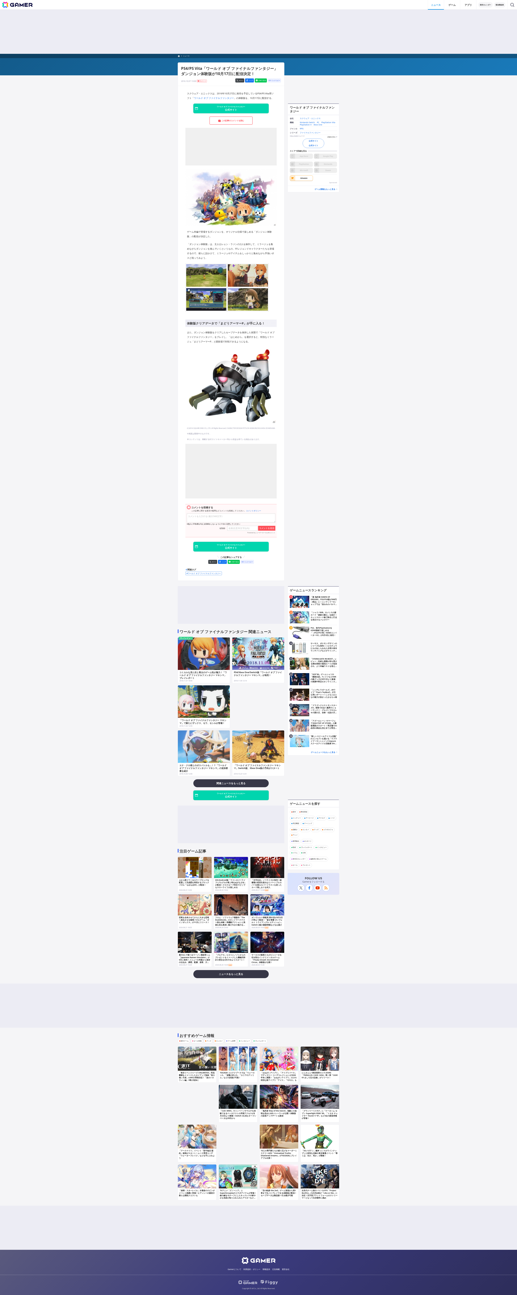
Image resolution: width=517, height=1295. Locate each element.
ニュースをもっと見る (231, 974)
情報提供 (266, 1269)
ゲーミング (308, 823)
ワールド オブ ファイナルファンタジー (214, 98)
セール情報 (197, 1041)
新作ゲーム (185, 1041)
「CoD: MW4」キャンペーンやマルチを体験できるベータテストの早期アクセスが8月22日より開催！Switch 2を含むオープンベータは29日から (238, 1114)
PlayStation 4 (305, 125)
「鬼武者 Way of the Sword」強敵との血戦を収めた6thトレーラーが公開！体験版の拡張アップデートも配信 (279, 1113)
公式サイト (313, 141)
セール (295, 865)
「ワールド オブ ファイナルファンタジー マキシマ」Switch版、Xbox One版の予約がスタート (257, 767)
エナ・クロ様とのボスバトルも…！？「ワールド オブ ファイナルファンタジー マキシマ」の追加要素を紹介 (203, 768)
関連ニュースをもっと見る (231, 783)
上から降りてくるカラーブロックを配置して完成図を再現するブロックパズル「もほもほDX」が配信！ (194, 882)
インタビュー (322, 847)
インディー (297, 818)
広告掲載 (276, 1269)
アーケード (310, 818)
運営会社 (285, 1269)
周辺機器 (296, 823)
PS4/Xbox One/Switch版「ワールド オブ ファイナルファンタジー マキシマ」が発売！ (258, 674)
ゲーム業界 (231, 1041)
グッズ (316, 830)
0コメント (202, 81)
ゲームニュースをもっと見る (323, 752)
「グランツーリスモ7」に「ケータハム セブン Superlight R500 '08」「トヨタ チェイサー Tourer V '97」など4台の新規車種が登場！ (320, 1114)
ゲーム (452, 4)
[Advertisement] (258, 32)
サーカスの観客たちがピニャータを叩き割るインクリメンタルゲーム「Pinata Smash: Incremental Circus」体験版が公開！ (266, 958)
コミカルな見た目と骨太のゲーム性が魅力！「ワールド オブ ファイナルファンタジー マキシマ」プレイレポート (203, 675)
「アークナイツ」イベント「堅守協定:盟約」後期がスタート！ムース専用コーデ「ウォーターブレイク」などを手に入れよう (197, 1154)
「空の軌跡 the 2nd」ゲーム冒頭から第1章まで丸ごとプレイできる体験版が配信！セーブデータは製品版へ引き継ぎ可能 (279, 1193)
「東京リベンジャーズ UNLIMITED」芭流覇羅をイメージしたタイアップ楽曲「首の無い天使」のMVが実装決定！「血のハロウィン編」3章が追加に (197, 1076)
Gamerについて (234, 1269)
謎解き (295, 830)
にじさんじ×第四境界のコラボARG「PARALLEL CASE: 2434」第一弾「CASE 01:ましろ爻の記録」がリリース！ (320, 1075)
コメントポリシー (253, 510)
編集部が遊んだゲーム (318, 859)
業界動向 (296, 841)
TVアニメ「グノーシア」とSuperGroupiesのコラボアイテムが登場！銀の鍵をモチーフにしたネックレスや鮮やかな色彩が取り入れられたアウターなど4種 (238, 1195)
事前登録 (304, 812)
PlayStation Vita (328, 122)
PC (318, 122)
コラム (295, 853)
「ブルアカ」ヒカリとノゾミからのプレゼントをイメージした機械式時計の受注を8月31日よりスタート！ (230, 957)
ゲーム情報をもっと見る (325, 189)
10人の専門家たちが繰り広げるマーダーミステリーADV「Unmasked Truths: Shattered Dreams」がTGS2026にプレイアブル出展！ (279, 1154)
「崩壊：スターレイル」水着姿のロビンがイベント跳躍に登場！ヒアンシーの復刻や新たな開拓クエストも (197, 1193)
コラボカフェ (328, 830)
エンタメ (305, 830)
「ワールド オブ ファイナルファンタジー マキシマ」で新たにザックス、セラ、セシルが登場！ (202, 722)
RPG (301, 129)
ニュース (436, 4)
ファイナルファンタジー (310, 133)
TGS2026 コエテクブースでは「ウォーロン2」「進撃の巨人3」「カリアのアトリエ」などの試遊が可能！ (237, 1075)
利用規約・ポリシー (251, 1269)
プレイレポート (306, 847)
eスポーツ (307, 841)
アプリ (468, 4)
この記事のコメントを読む (232, 120)
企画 (304, 853)
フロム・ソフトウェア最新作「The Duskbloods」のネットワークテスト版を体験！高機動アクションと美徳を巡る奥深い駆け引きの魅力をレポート (230, 922)
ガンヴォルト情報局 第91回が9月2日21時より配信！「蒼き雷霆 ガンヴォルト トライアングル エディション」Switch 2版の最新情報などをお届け (267, 921)
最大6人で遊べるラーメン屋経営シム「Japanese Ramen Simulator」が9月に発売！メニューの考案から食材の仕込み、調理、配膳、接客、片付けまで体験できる (194, 960)
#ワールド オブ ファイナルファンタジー (203, 573)
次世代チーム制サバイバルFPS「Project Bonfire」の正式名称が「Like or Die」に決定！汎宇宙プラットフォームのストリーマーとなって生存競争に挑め (320, 1194)
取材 (294, 847)
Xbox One (318, 125)
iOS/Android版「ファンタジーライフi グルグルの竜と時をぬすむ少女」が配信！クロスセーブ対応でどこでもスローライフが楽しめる (230, 884)
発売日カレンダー (299, 859)
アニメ (295, 835)
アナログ (322, 818)
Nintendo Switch (307, 122)
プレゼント (306, 865)
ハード (332, 818)
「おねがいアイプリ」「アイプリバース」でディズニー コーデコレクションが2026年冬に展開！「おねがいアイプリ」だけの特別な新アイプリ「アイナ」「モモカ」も (279, 1076)
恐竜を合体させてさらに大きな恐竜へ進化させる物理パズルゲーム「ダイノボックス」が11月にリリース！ (194, 920)
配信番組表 (500, 5)
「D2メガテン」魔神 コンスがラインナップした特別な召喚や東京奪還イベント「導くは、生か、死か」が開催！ (320, 1153)
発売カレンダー (485, 5)
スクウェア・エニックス (310, 118)
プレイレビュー (186, 638)
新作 (294, 812)
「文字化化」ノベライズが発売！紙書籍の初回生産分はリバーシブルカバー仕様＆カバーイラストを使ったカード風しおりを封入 (266, 884)
